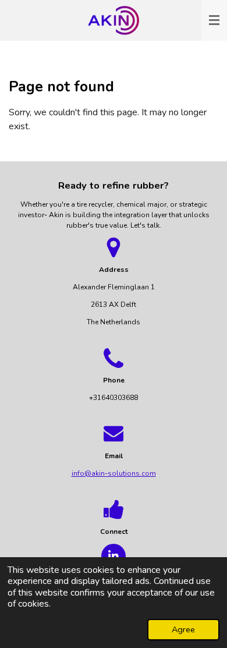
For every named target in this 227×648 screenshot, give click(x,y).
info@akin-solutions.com (114, 473)
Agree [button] (183, 629)
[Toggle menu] (214, 20)
